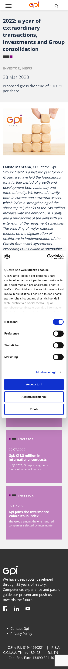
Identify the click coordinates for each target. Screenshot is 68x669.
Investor (11, 68)
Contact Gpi (19, 628)
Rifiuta (34, 409)
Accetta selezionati (34, 396)
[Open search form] (56, 6)
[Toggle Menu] (8, 6)
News (27, 68)
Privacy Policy (21, 633)
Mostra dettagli (46, 372)
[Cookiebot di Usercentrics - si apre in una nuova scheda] (48, 256)
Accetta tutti (34, 384)
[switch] (58, 334)
